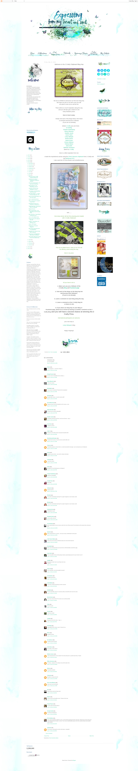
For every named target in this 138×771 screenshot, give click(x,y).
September (31, 168)
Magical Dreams (32, 208)
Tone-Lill (49, 568)
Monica (48, 668)
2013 (29, 161)
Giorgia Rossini (50, 374)
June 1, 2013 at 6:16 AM (52, 579)
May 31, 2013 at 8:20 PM (52, 469)
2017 (29, 155)
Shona (48, 367)
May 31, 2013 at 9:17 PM (52, 491)
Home (69, 735)
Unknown (49, 459)
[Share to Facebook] (67, 352)
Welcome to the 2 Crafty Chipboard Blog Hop (33, 177)
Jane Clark (49, 553)
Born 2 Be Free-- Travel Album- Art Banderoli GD (35, 215)
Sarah (48, 452)
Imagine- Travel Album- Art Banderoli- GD (34, 222)
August (30, 170)
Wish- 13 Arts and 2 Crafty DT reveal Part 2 (34, 201)
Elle (48, 689)
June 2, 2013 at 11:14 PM (52, 685)
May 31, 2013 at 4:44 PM (52, 398)
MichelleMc (49, 388)
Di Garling (49, 625)
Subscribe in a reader (101, 78)
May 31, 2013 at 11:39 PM (52, 542)
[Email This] (63, 352)
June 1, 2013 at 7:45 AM (52, 600)
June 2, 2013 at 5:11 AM (52, 657)
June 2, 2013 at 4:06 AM (52, 650)
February (31, 243)
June (30, 173)
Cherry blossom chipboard (75, 156)
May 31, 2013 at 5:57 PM (52, 413)
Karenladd (49, 546)
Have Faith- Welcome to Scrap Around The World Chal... (35, 237)
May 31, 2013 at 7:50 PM (52, 462)
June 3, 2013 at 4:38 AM (52, 707)
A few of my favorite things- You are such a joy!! (35, 197)
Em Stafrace (49, 639)
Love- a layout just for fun (34, 199)
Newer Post (46, 735)
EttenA (48, 696)
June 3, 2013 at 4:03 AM (52, 700)
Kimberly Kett (50, 509)
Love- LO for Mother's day (34, 217)
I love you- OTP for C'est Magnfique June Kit (33, 189)
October (30, 166)
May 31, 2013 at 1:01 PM (52, 370)
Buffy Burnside (50, 409)
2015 (29, 158)
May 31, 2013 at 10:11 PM (52, 519)
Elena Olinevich (50, 381)
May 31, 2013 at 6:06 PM (52, 420)
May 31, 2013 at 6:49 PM (52, 434)
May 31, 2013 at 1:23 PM (52, 377)
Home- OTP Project (32, 224)
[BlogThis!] (64, 352)
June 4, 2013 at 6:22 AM (52, 723)
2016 (29, 156)
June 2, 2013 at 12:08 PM (52, 664)
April (30, 239)
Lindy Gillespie (69, 136)
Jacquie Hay (49, 480)
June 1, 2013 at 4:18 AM (52, 571)
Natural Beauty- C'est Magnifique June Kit (33, 186)
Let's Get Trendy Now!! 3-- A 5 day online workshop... (34, 183)
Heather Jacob (50, 416)
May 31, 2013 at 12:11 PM (52, 363)
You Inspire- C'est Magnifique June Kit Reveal (34, 192)
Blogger (74, 760)
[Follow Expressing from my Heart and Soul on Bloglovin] (31, 133)
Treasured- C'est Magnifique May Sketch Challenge (34, 234)
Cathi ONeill (49, 582)
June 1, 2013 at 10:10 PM (52, 628)
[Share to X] (66, 352)
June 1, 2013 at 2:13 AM (52, 556)
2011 (29, 248)
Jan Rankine (49, 575)
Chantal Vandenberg (51, 473)
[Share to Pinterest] (69, 352)
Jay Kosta (49, 423)
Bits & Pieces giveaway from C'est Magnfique (34, 229)
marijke (48, 560)
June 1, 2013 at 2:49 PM (52, 607)
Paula (48, 466)
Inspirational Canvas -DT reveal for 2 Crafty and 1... (34, 204)
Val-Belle (49, 590)
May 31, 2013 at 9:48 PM (52, 512)
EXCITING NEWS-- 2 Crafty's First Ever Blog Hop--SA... (34, 194)
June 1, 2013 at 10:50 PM (52, 636)
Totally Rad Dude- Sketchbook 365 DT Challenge (35, 207)
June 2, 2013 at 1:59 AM (52, 643)
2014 (29, 160)
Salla (48, 604)
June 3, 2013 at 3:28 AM (52, 692)
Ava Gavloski (50, 523)
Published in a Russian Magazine (33, 226)
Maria (48, 632)
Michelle (49, 495)
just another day (50, 402)
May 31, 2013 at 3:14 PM (52, 391)
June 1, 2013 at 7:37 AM (52, 593)
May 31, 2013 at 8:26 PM (52, 477)
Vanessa (49, 445)
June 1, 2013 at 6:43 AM (52, 586)
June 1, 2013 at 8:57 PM (52, 621)
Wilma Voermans (50, 661)
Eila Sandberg (50, 718)
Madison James (50, 654)
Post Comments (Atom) (53, 737)
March (30, 241)
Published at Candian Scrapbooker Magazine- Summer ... (34, 180)
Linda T (48, 431)
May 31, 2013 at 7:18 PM (52, 448)
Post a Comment (49, 733)
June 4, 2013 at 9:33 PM (52, 730)
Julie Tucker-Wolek (51, 539)
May (30, 175)
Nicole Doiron (69, 138)
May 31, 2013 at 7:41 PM (52, 455)
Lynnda (48, 618)
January (30, 244)
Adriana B (49, 488)
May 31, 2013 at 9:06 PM (52, 484)
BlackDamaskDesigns (51, 438)
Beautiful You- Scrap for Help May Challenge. (34, 232)
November (31, 165)
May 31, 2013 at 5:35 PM (52, 405)
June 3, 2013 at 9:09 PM (52, 714)
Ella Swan (49, 395)
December (31, 163)
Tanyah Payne (50, 703)
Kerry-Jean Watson (51, 682)
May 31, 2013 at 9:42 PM (52, 498)
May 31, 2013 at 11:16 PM (52, 535)
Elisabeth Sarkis (50, 516)
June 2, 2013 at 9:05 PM (52, 671)
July (30, 171)
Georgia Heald (50, 711)
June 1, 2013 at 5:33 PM (52, 614)
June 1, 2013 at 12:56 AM (52, 549)
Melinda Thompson (69, 147)
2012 (29, 246)
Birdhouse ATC (70, 158)
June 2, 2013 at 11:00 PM (52, 678)
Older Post (92, 735)
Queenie (49, 531)
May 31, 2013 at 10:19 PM (52, 528)
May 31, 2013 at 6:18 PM (52, 427)
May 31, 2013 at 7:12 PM (52, 441)
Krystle (48, 611)
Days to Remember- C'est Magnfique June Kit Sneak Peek (34, 211)
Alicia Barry (49, 646)
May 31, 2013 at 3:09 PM (52, 384)
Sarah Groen (69, 140)
